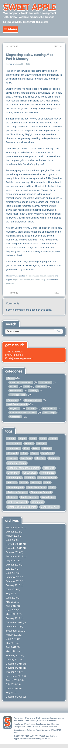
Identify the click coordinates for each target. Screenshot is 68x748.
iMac (35, 448)
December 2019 (14, 544)
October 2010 (13, 672)
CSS (42, 438)
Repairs (12, 482)
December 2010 (14, 663)
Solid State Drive (36, 487)
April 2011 (11, 647)
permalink (10, 284)
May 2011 (11, 643)
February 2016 (13, 581)
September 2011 (14, 630)
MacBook (41, 386)
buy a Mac (45, 100)
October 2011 (13, 626)
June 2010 (11, 688)
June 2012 (11, 610)
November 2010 (14, 668)
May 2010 (11, 692)
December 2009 (14, 696)
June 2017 (11, 573)
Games (29, 443)
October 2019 (13, 552)
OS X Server (29, 473)
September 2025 (14, 527)
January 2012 (13, 618)
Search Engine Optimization (23, 413)
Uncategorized (32, 400)
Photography (14, 477)
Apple (15, 280)
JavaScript (47, 453)
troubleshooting (38, 280)
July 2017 (11, 569)
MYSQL (31, 408)
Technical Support (17, 492)
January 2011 (13, 659)
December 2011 (14, 622)
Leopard (12, 458)
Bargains (12, 400)
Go (58, 331)
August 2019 (12, 560)
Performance (33, 276)
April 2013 (11, 606)
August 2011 (12, 635)
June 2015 (11, 589)
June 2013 (11, 597)
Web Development (17, 404)
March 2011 (12, 651)
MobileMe (49, 468)
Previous (12, 46)
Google (41, 443)
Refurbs (30, 477)
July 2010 (11, 684)
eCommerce (14, 443)
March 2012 (12, 614)
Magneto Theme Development (23, 468)
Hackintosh (45, 382)
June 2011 (11, 639)
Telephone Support (41, 492)
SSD (52, 487)
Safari (24, 482)
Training (12, 497)
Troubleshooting (47, 276)
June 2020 (11, 540)
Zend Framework (50, 507)
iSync (34, 453)
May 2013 (11, 602)
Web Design (49, 413)
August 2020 (12, 536)
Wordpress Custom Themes (22, 507)
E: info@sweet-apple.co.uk (34, 22)
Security (33, 391)
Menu (12, 29)
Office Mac (13, 473)
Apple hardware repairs (21, 382)
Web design (48, 497)
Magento (14, 408)
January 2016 (13, 585)
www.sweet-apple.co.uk (39, 739)
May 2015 (11, 593)
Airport (11, 438)
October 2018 (13, 564)
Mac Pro (40, 458)
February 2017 (13, 577)
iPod (27, 386)
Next (58, 46)
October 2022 (13, 531)
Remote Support (47, 477)
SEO (47, 482)
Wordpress (15, 417)
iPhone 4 (12, 453)
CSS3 (53, 438)
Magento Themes (17, 463)
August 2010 (12, 680)
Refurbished (15, 391)
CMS (33, 438)
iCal (26, 448)
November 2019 (14, 548)
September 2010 (14, 676)
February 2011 (13, 655)
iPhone (13, 386)
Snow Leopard (15, 487)
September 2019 (14, 556)
